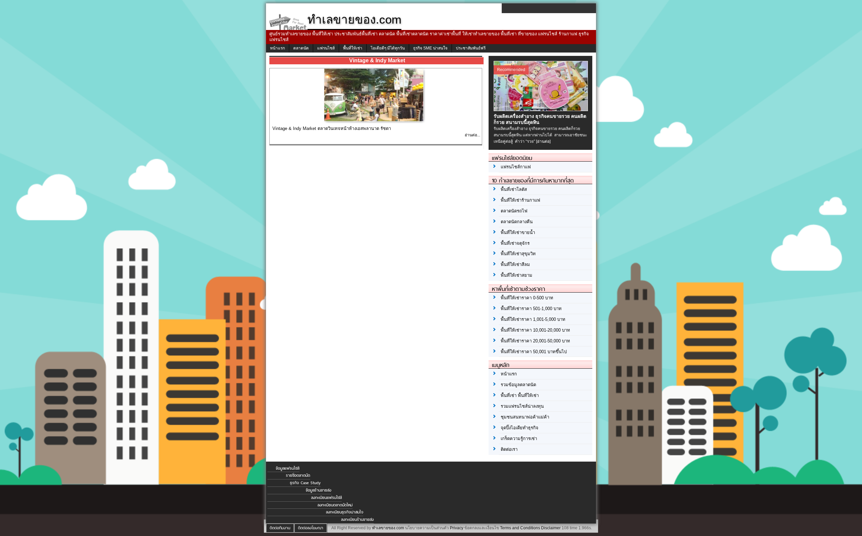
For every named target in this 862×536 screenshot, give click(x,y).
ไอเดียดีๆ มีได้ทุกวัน (388, 48)
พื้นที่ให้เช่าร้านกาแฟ (520, 200)
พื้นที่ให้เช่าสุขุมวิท (518, 253)
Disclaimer (551, 528)
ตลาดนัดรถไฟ (514, 210)
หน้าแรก (277, 48)
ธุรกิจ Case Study (305, 482)
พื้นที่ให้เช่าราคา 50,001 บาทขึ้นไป (534, 351)
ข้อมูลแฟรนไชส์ (287, 468)
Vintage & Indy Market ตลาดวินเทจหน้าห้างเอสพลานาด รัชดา (331, 128)
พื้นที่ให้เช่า (352, 48)
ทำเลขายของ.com (388, 528)
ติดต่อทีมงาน (280, 528)
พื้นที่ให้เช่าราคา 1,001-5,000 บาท (533, 319)
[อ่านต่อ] (543, 141)
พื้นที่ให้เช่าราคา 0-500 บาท (527, 297)
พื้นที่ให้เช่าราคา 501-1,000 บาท (531, 308)
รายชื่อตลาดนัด (298, 475)
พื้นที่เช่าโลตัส (514, 189)
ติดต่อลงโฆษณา (310, 528)
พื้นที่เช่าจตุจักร (515, 243)
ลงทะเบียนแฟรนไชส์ (326, 497)
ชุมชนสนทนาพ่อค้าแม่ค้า (525, 417)
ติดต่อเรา (509, 449)
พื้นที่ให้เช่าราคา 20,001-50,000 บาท (535, 340)
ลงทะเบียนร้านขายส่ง (357, 519)
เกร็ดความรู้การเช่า (519, 438)
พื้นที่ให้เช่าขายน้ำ (518, 232)
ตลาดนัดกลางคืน (517, 221)
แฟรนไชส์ (326, 48)
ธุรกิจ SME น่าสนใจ (430, 48)
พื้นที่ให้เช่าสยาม (516, 275)
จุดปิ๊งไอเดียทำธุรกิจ (519, 427)
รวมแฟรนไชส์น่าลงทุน (522, 406)
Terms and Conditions (520, 528)
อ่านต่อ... (472, 135)
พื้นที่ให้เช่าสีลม (515, 264)
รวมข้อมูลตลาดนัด (518, 384)
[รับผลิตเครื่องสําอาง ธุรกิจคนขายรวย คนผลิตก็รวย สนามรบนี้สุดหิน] (542, 109)
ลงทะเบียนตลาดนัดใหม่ (335, 505)
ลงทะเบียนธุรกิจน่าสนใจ (344, 512)
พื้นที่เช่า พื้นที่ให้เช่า (520, 395)
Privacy (456, 528)
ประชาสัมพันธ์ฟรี (471, 48)
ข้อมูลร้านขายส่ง (318, 490)
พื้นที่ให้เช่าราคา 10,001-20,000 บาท (535, 330)
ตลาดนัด (301, 48)
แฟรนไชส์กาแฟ (516, 166)
